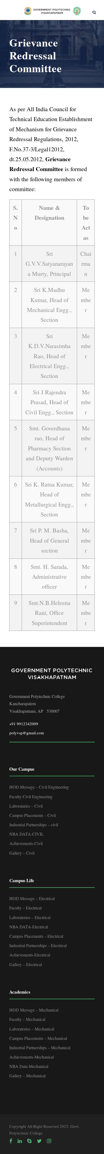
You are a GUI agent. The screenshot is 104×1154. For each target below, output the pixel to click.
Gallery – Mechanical (27, 1075)
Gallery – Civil (21, 853)
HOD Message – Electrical (32, 898)
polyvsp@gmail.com (26, 732)
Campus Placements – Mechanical (38, 1038)
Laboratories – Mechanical (31, 1029)
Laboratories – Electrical (29, 917)
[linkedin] (20, 1141)
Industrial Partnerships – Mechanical (39, 1047)
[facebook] (10, 1141)
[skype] (29, 1141)
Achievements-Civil (26, 843)
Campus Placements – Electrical (36, 936)
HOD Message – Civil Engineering (39, 787)
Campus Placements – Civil (32, 815)
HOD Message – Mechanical (33, 1010)
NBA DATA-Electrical (28, 926)
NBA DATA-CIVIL (26, 834)
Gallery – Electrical (25, 964)
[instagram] (49, 1141)
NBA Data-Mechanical (28, 1066)
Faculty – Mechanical (27, 1019)
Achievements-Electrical (29, 955)
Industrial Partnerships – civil (33, 824)
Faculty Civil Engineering (31, 796)
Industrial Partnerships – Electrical (38, 945)
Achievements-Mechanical (31, 1057)
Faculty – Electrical (25, 907)
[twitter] (39, 1141)
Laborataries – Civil (26, 806)
